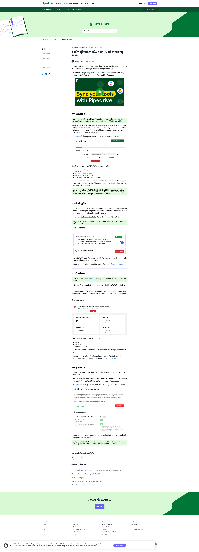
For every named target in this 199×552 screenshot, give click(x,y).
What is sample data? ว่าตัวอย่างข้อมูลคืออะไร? (87, 481)
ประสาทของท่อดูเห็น (78, 477)
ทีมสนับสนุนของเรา (86, 437)
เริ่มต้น (49, 39)
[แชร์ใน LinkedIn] (46, 74)
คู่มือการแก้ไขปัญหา (116, 264)
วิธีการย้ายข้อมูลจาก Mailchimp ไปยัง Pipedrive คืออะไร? (89, 474)
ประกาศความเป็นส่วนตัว (90, 545)
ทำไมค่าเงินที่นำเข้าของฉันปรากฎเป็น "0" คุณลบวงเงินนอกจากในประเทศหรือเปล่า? (97, 470)
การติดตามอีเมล (114, 183)
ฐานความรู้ (44, 39)
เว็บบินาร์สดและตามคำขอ (79, 485)
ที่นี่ (120, 121)
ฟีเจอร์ (58, 3)
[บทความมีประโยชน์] (73, 457)
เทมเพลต (105, 183)
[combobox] (140, 3)
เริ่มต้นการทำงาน (56, 39)
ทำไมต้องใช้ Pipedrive (70, 3)
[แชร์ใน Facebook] (42, 74)
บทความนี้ (78, 136)
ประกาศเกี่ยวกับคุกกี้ (78, 545)
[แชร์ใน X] (49, 74)
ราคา (92, 3)
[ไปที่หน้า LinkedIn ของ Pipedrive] (156, 544)
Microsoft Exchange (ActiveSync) (84, 173)
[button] (5, 545)
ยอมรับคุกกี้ (119, 545)
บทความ (92, 279)
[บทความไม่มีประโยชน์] (82, 457)
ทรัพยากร (83, 3)
